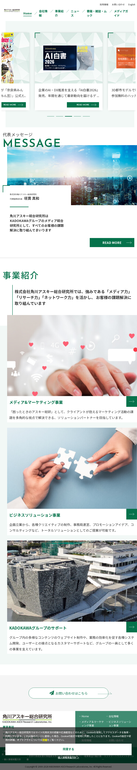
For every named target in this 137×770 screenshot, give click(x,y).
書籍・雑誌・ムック (97, 13)
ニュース (75, 13)
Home (27, 13)
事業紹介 (59, 13)
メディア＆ (93, 723)
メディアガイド (121, 13)
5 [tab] (86, 116)
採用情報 (104, 4)
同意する (68, 749)
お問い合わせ (118, 4)
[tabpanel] (69, 71)
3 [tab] (68, 116)
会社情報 (43, 13)
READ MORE (111, 242)
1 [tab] (50, 116)
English (131, 4)
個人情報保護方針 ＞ (68, 757)
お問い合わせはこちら (71, 693)
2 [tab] (59, 116)
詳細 (44, 740)
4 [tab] (77, 116)
